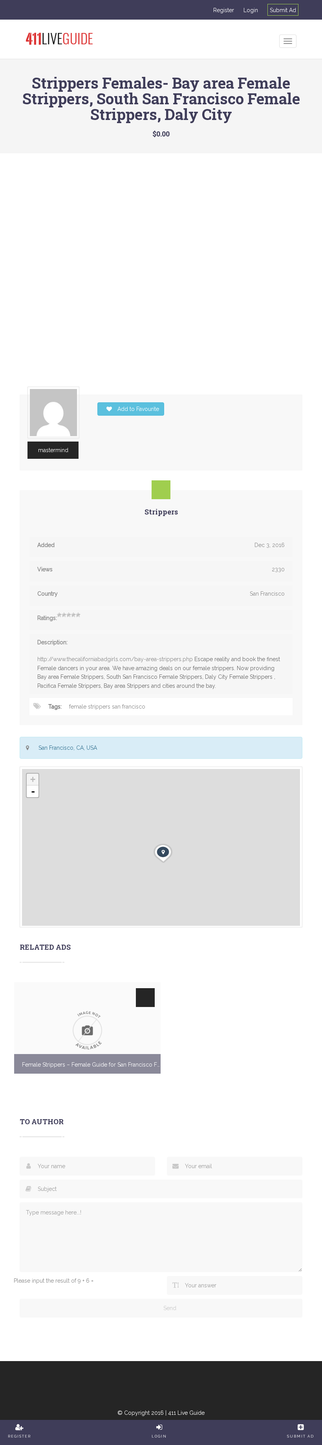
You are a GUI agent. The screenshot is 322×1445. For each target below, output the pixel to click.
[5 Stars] (78, 615)
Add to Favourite (137, 409)
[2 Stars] (64, 615)
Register (223, 10)
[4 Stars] (73, 615)
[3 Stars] (68, 615)
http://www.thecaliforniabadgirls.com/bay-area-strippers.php (115, 659)
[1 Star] (59, 615)
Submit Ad (283, 10)
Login (250, 10)
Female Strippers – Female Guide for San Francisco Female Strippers (91, 1064)
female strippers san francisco (107, 706)
